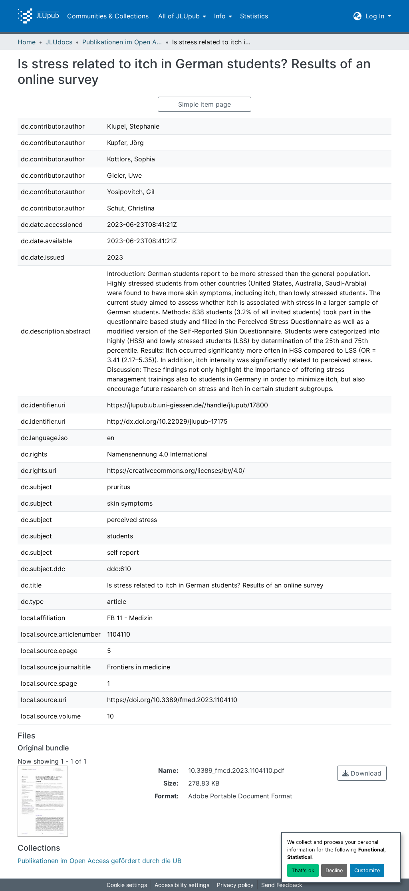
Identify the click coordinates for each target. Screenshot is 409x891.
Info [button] (220, 16)
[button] (38, 16)
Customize (367, 870)
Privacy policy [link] (235, 884)
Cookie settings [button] (127, 884)
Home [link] (27, 42)
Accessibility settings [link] (182, 884)
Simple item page (204, 104)
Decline (334, 870)
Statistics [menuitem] (254, 16)
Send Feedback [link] (281, 884)
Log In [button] (375, 16)
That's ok (303, 870)
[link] (362, 773)
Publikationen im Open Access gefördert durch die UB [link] (122, 42)
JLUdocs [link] (59, 42)
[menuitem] (181, 16)
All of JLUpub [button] (179, 16)
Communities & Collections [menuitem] (108, 16)
